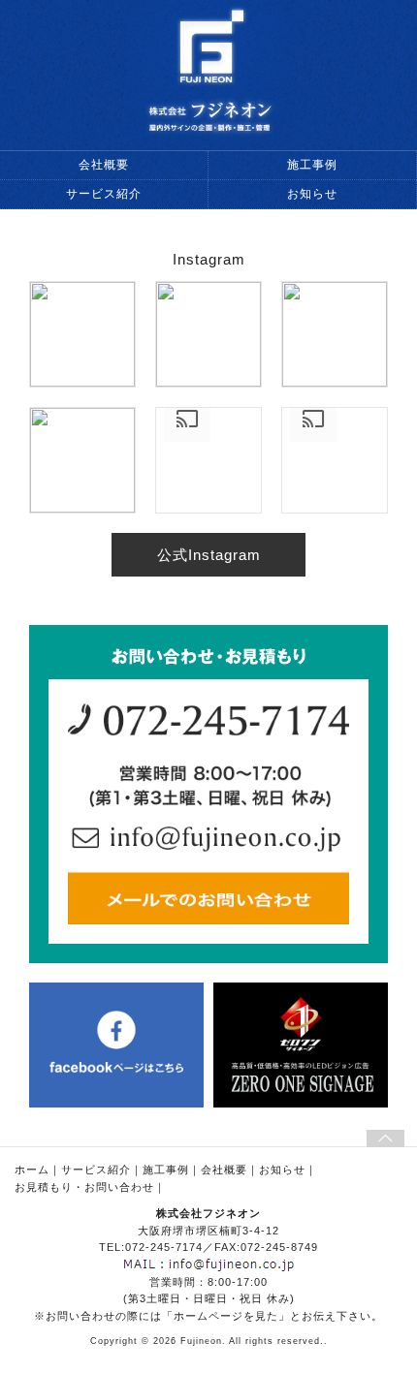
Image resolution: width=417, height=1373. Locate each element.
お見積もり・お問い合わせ (84, 1187)
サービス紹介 (104, 194)
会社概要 (104, 165)
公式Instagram (209, 554)
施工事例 (312, 165)
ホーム (32, 1169)
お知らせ (312, 194)
